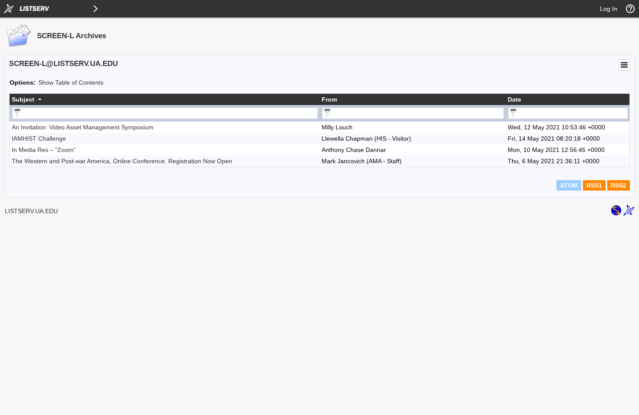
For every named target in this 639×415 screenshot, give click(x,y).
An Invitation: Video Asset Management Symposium (82, 127)
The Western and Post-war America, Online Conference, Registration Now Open (122, 161)
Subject (23, 99)
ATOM (569, 185)
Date (514, 99)
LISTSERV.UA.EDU (31, 211)
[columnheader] (165, 99)
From (329, 99)
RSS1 (594, 185)
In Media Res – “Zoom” (44, 149)
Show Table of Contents (70, 82)
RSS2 (618, 185)
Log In (608, 8)
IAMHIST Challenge (39, 138)
